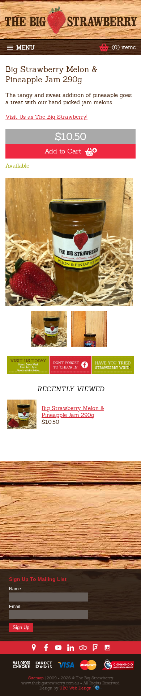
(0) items (124, 47)
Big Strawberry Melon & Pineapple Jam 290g (73, 411)
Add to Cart (62, 151)
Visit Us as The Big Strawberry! (46, 116)
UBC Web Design (75, 688)
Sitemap (36, 677)
